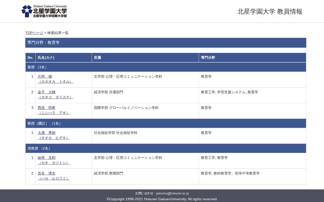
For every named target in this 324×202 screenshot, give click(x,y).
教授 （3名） (38, 67)
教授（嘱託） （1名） (45, 123)
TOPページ (34, 33)
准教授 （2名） (40, 148)
